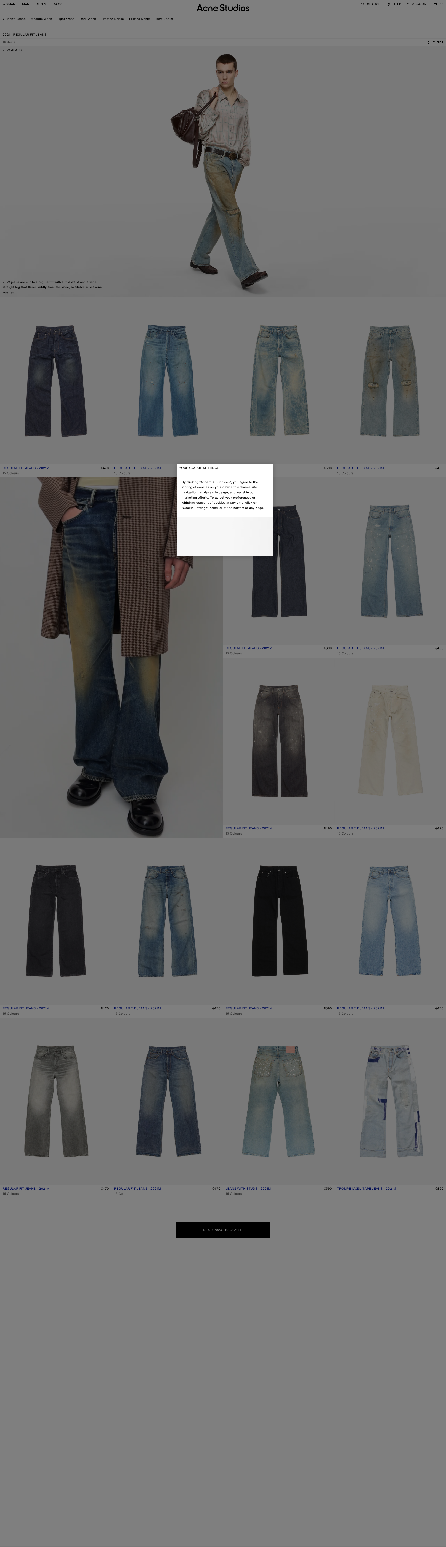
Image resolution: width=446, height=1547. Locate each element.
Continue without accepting (223, 537)
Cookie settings (225, 526)
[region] (225, 510)
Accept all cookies (225, 548)
